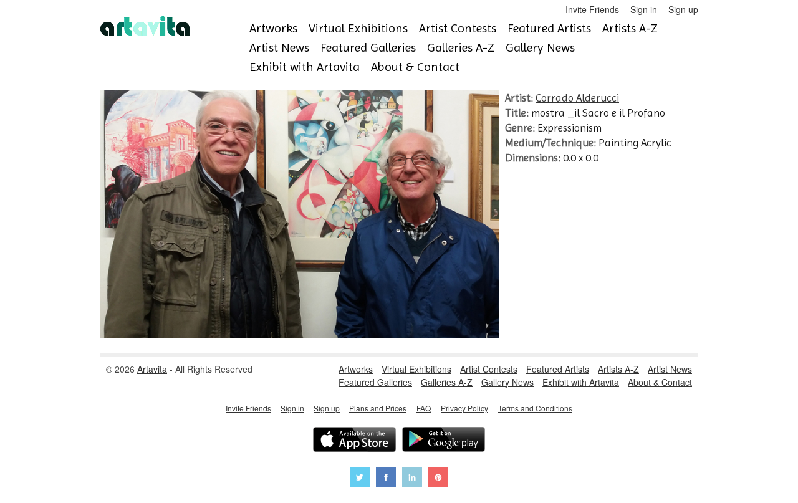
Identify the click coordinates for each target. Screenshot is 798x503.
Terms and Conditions (535, 408)
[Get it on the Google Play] (443, 441)
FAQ (423, 408)
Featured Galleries (368, 48)
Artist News (279, 48)
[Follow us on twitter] (360, 479)
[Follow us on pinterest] (438, 479)
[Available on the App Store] (354, 441)
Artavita (152, 369)
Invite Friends (592, 9)
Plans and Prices (377, 408)
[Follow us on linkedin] (412, 479)
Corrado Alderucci (577, 98)
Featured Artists (549, 28)
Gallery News (540, 48)
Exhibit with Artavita (304, 67)
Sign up (683, 9)
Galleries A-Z (460, 48)
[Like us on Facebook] (386, 479)
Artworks (273, 28)
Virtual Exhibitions (358, 28)
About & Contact (415, 67)
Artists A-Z (630, 28)
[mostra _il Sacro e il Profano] (299, 334)
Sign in (643, 9)
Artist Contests (457, 28)
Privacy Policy (464, 408)
